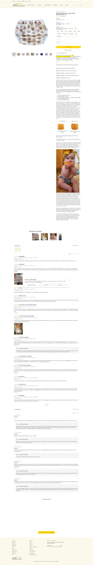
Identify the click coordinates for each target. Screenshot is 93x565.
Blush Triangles (66, 36)
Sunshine (59, 33)
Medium (58, 23)
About (29, 1)
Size (57, 21)
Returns (31, 545)
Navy (58, 31)
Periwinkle (65, 33)
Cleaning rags (14, 551)
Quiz (13, 554)
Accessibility (32, 550)
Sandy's (65, 58)
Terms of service (32, 551)
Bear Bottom (59, 28)
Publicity (31, 543)
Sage (76, 33)
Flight (62, 31)
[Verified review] (23, 259)
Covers (40, 5)
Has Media (76, 253)
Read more (16, 272)
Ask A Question (75, 409)
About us (31, 540)
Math (79, 31)
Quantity (58, 42)
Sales (66, 5)
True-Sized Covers (62, 11)
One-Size (58, 215)
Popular (72, 253)
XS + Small (61, 121)
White (75, 31)
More (46, 404)
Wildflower (59, 36)
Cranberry (73, 36)
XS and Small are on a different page (63, 56)
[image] (35, 236)
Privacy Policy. (39, 282)
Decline (60, 284)
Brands (55, 5)
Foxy (66, 31)
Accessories (47, 5)
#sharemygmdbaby (33, 554)
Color (57, 26)
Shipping (59, 19)
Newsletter (23, 1)
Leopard (58, 39)
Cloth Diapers (31, 5)
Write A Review (75, 245)
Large (63, 23)
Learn (61, 5)
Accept (46, 284)
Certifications (14, 550)
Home (57, 11)
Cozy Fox (71, 28)
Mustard (70, 31)
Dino (76, 28)
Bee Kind (66, 28)
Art (77, 36)
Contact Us (14, 1)
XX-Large (73, 23)
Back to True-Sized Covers (47, 532)
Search (31, 548)
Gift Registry (14, 545)
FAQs (30, 542)
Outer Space (71, 33)
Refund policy (32, 553)
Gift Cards (18, 1)
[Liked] (78, 259)
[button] (63, 237)
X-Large (67, 23)
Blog (26, 1)
